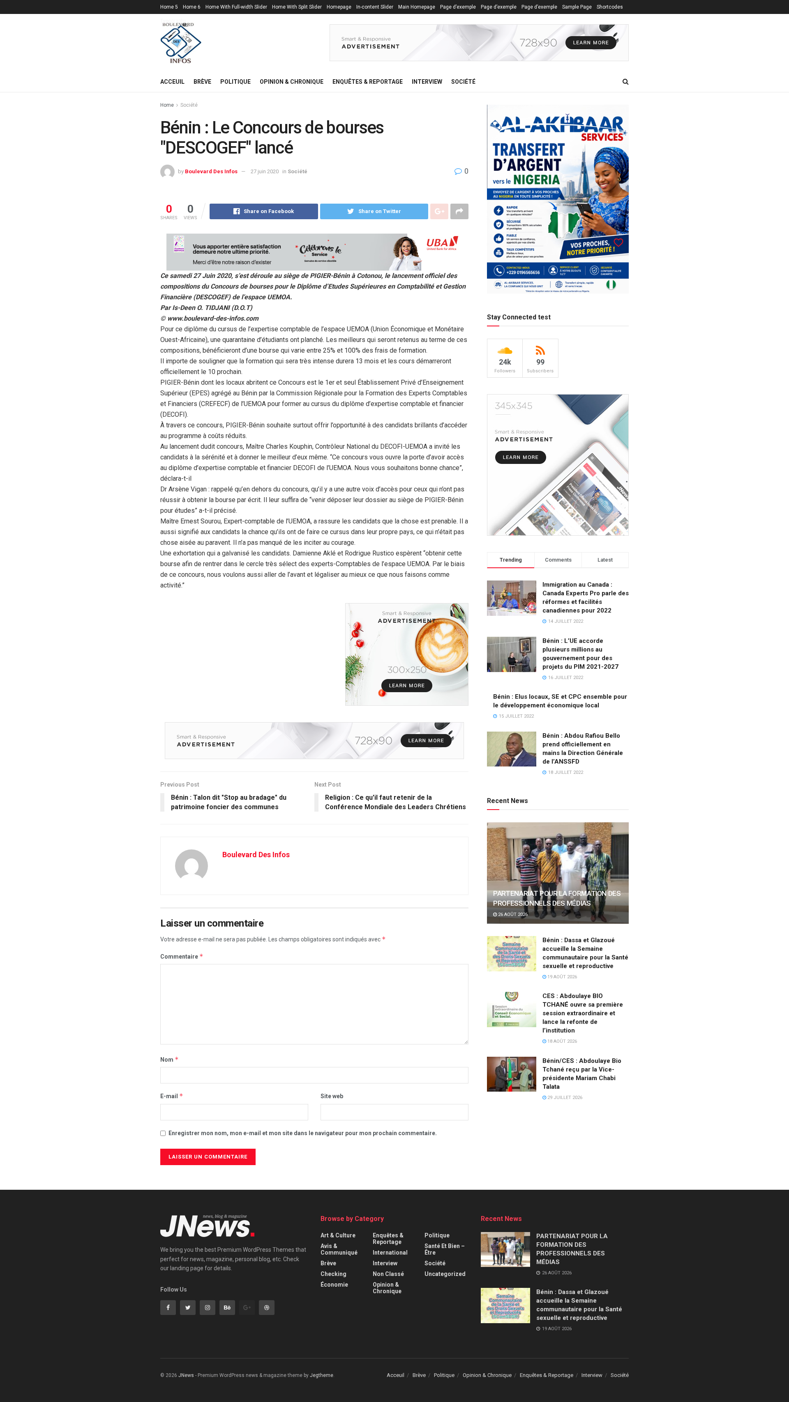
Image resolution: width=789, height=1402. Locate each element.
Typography (173, 21)
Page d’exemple (458, 7)
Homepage (339, 7)
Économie (334, 1284)
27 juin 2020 (265, 171)
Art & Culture (338, 1235)
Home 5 (169, 7)
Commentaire (181, 956)
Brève (202, 81)
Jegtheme (321, 1375)
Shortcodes (610, 7)
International (390, 1252)
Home (167, 105)
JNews (186, 1375)
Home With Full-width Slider (236, 7)
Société (463, 81)
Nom (169, 1059)
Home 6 (192, 7)
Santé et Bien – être (444, 1249)
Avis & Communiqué (339, 1249)
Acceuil (172, 81)
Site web (332, 1096)
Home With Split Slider (297, 7)
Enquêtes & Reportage (367, 81)
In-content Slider (374, 7)
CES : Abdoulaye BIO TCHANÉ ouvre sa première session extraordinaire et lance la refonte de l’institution (582, 1013)
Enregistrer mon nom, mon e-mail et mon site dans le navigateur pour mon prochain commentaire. (302, 1133)
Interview (427, 81)
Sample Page (577, 7)
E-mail (171, 1096)
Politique (235, 81)
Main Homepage (416, 7)
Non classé (388, 1274)
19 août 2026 (561, 977)
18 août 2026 (561, 1041)
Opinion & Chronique (291, 81)
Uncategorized (445, 1274)
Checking (333, 1274)
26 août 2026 (512, 914)
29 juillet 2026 (564, 1097)
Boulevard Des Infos (211, 171)
